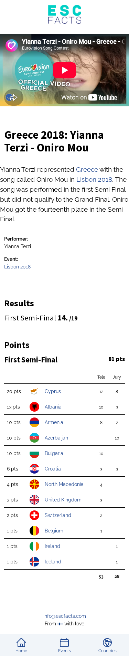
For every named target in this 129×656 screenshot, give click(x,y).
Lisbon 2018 (94, 179)
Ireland (52, 546)
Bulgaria (54, 453)
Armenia (54, 422)
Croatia (53, 469)
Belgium (54, 530)
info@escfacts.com (64, 616)
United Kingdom (63, 499)
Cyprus (53, 391)
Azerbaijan (56, 438)
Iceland (53, 561)
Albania (53, 407)
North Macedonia (64, 484)
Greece (87, 169)
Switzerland (58, 515)
